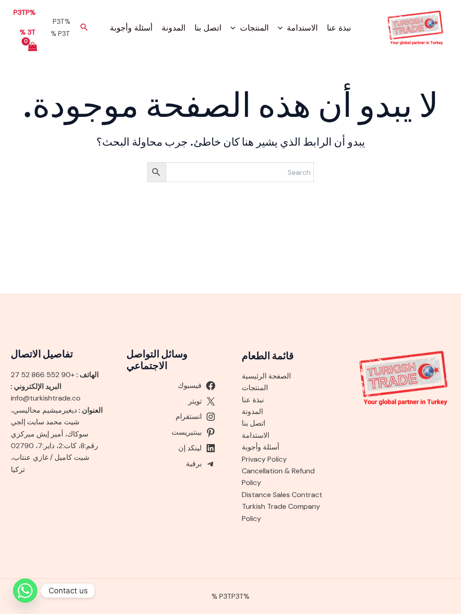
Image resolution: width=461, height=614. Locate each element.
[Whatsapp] (25, 590)
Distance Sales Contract (282, 494)
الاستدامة (302, 27)
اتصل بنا (207, 27)
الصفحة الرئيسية (266, 376)
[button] (282, 28)
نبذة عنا (339, 27)
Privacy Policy (264, 459)
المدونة (173, 27)
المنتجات (254, 27)
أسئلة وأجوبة (131, 27)
